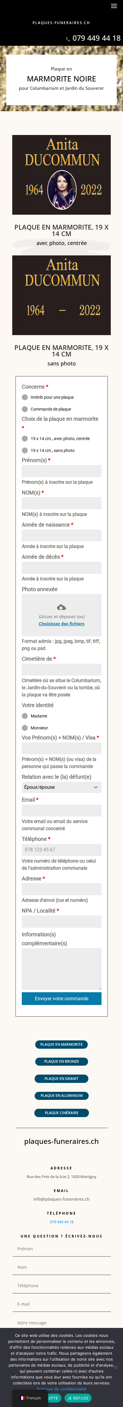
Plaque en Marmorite (61, 1044)
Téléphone (36, 839)
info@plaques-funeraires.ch (61, 1199)
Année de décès (43, 557)
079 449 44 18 (97, 38)
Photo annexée (40, 589)
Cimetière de (39, 659)
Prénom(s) (36, 460)
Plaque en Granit (61, 1078)
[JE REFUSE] (116, 1367)
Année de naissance (47, 525)
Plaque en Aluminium (62, 1095)
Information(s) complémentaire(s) (44, 939)
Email (30, 800)
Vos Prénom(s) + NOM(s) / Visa (60, 737)
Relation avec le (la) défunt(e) (56, 777)
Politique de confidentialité (62, 1388)
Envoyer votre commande (61, 998)
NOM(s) (33, 492)
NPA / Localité (40, 910)
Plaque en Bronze (61, 1061)
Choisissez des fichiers (61, 623)
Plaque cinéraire (62, 1112)
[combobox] (62, 787)
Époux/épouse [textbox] (39, 787)
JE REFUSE (78, 1398)
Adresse (33, 878)
